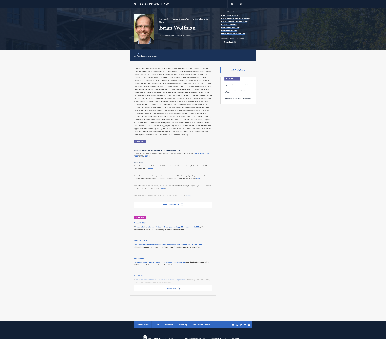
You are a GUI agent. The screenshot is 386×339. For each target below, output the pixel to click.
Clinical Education (229, 24)
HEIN (136, 156)
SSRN (147, 156)
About (157, 325)
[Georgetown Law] (151, 4)
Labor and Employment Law (233, 33)
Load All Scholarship (171, 205)
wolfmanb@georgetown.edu (146, 56)
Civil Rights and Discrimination (234, 21)
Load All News (171, 288)
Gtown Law (204, 153)
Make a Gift (169, 325)
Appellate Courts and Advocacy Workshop (235, 92)
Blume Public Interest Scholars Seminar (238, 99)
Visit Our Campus (142, 325)
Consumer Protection (230, 27)
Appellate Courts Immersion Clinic (236, 85)
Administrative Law (229, 15)
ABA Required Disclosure (201, 325)
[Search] (232, 4)
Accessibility (183, 325)
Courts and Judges (229, 30)
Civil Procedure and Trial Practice (235, 18)
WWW (196, 153)
